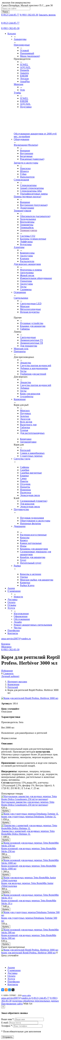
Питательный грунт (30, 563)
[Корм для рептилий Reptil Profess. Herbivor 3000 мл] (29, 949)
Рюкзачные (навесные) (32, 159)
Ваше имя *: (8, 1019)
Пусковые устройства (31, 323)
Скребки (24, 470)
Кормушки (25, 439)
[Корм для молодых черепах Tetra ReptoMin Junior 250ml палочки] (30, 880)
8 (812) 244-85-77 (10, 14)
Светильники (21, 298)
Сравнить (8, 673)
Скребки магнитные (31, 472)
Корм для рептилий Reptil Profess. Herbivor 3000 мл (28, 952)
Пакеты (24, 481)
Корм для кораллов (30, 393)
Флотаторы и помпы (31, 269)
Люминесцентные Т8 (31, 343)
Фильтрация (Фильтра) (26, 145)
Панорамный (27, 53)
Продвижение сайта (12, 1003)
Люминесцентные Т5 (31, 340)
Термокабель (27, 227)
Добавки (24, 388)
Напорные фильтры (30, 523)
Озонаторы (26, 281)
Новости (18, 596)
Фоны (23, 546)
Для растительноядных (32, 433)
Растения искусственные (33, 534)
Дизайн (18, 622)
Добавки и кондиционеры (34, 368)
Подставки (26, 106)
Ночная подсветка (29, 312)
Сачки (23, 478)
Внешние (25, 150)
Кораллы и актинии (30, 574)
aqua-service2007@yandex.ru (16, 638)
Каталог (12, 33)
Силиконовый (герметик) (33, 501)
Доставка (12, 599)
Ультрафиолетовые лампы (34, 193)
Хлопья (24, 430)
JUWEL (24, 64)
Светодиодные (28, 337)
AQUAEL (25, 67)
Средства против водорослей (35, 365)
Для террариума (28, 345)
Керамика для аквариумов (34, 548)
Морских (25, 410)
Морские (18, 84)
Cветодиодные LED (30, 303)
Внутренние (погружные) (34, 205)
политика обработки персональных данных (35, 1000)
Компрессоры (27, 253)
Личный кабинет (10, 676)
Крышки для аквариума (32, 326)
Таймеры (25, 329)
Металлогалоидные (30, 309)
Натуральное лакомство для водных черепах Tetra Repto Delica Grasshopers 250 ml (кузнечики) (27, 803)
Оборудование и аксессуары (35, 520)
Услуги (11, 608)
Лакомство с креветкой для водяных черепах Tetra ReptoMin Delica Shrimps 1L (28, 832)
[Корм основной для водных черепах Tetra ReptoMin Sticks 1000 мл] (30, 863)
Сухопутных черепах (31, 456)
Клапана (24, 258)
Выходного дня (28, 424)
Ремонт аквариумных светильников (33, 624)
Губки (23, 174)
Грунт (23, 560)
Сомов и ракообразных (32, 453)
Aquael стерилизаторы (32, 188)
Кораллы (24, 537)
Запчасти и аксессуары (26, 162)
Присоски (25, 168)
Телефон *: (7, 1026)
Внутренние (26, 153)
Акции (11, 588)
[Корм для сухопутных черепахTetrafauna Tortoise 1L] (30, 813)
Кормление (13, 684)
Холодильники (28, 219)
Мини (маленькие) (30, 56)
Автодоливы (27, 272)
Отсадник (25, 484)
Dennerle (24, 70)
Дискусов (25, 419)
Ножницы (25, 489)
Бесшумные (26, 156)
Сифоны (24, 467)
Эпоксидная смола (30, 495)
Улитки (24, 577)
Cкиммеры (26, 289)
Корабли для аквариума (32, 557)
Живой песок (27, 275)
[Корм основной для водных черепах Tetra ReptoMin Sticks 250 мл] (30, 845)
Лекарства (25, 362)
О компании (14, 591)
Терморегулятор (28, 230)
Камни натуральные (31, 543)
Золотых (24, 416)
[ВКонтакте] (2, 989)
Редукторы (26, 244)
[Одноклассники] (6, 989)
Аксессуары (26, 255)
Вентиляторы (27, 222)
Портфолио (14, 630)
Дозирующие (27, 207)
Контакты (13, 633)
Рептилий (25, 450)
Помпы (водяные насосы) (27, 196)
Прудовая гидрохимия (32, 517)
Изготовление (21, 613)
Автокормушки (28, 441)
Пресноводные (22, 44)
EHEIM (24, 75)
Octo (22, 90)
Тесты (23, 286)
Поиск (5, 12)
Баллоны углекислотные (33, 238)
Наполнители (27, 176)
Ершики (24, 475)
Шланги (24, 171)
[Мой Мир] (9, 989)
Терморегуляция (22, 210)
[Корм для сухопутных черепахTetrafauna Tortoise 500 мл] (30, 915)
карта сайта (26, 995)
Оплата (11, 602)
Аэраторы (19, 247)
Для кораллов (27, 503)
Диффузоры (26, 241)
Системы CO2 (27, 236)
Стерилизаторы (28, 185)
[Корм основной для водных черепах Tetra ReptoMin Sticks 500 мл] (30, 932)
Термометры (26, 224)
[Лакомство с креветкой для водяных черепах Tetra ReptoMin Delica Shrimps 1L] (30, 828)
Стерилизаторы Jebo (31, 191)
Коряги (24, 540)
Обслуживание (22, 619)
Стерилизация (21, 179)
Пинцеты (25, 487)
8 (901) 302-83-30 (29, 14)
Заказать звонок (47, 14)
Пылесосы (25, 492)
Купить (6, 811)
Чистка (17, 627)
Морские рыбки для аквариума (36, 579)
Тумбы (17, 92)
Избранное (7, 670)
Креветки (25, 582)
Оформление (21, 616)
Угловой (24, 50)
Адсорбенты (26, 396)
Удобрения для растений (33, 374)
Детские (24, 78)
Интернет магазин (17, 681)
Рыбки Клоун (27, 585)
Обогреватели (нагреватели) (35, 216)
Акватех (24, 73)
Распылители (27, 261)
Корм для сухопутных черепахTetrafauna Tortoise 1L (28, 816)
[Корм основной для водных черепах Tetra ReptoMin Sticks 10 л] (30, 897)
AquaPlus (25, 81)
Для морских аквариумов (27, 264)
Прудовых (25, 413)
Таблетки (25, 427)
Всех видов (26, 421)
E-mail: (5, 1022)
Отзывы (12, 605)
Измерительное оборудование (36, 278)
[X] (13, 989)
